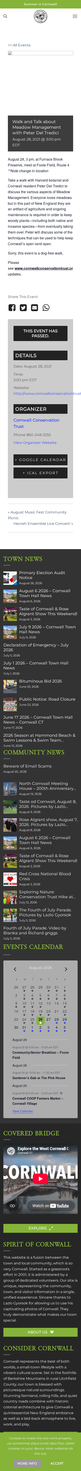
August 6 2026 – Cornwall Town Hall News (44, 593)
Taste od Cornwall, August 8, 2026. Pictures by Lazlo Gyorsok (47, 804)
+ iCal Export (40, 473)
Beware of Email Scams (27, 766)
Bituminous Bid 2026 (40, 681)
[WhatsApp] (46, 307)
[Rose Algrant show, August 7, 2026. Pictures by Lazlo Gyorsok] (10, 825)
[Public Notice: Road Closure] (10, 704)
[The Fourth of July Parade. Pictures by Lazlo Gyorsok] (10, 915)
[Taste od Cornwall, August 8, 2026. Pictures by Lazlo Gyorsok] (10, 807)
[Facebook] (13, 307)
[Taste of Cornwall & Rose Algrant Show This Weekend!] (10, 614)
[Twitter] (23, 307)
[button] (5, 16)
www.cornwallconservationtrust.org (45, 268)
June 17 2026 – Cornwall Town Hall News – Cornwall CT (38, 720)
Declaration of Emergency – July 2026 (36, 647)
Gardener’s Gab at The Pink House (38, 1078)
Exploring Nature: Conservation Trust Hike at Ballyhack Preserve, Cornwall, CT (46, 894)
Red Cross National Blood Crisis (45, 876)
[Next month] (66, 969)
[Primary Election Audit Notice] (10, 578)
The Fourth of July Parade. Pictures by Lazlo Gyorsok (45, 912)
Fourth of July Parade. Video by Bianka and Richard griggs (34, 930)
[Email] (34, 307)
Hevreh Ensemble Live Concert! (43, 523)
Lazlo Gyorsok (15, 1303)
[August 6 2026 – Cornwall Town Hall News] (10, 596)
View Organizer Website (35, 443)
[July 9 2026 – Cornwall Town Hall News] (10, 632)
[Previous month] (15, 969)
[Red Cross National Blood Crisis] (10, 879)
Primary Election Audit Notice (42, 575)
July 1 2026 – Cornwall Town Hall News (35, 665)
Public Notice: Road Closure (47, 699)
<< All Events (19, 45)
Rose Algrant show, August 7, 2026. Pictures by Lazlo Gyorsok (48, 822)
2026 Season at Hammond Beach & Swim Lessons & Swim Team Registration (39, 738)
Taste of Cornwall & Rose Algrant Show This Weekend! (48, 611)
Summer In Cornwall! (40, 4)
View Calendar (22, 1111)
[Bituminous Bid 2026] (10, 686)
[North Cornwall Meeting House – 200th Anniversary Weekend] (10, 789)
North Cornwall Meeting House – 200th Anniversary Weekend (46, 786)
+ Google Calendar (40, 460)
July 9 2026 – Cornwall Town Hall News (47, 629)
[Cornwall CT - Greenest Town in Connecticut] (41, 16)
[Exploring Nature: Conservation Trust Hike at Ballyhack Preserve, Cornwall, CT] (10, 897)
